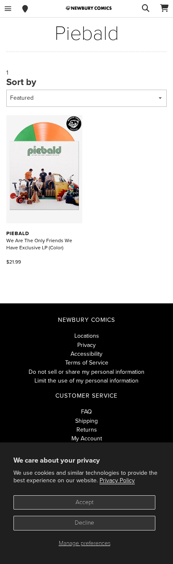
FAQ (86, 411)
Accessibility (86, 353)
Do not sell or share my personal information (86, 371)
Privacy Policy (117, 480)
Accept (85, 502)
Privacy (86, 345)
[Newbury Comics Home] (89, 8)
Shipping (86, 420)
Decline (84, 522)
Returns (86, 429)
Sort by (21, 82)
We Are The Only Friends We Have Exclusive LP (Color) (39, 240)
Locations (86, 335)
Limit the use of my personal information (86, 380)
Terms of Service (86, 362)
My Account (86, 438)
